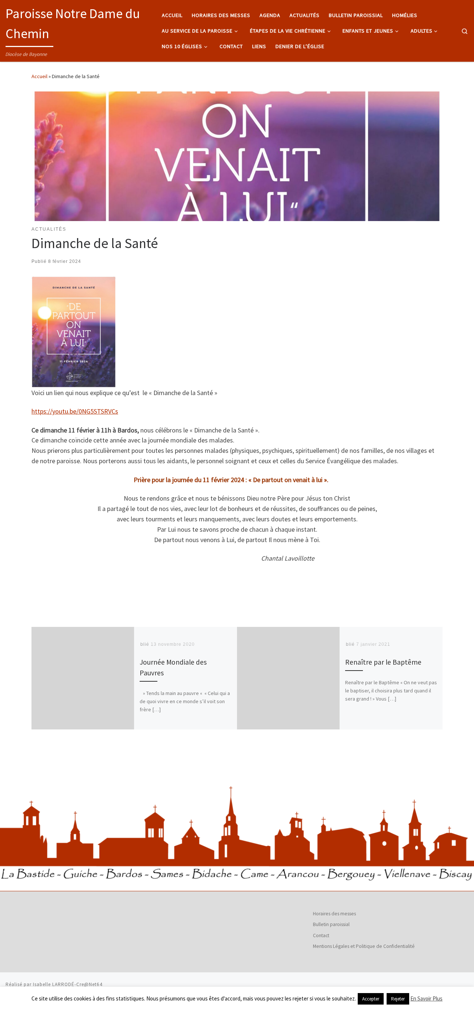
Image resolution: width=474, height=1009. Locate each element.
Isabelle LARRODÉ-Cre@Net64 (68, 984)
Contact (321, 935)
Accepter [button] (370, 999)
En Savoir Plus (426, 998)
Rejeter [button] (398, 999)
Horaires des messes (334, 914)
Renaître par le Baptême (383, 662)
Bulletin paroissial (331, 924)
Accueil (39, 76)
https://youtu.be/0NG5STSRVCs (74, 411)
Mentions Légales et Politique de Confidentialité (364, 946)
